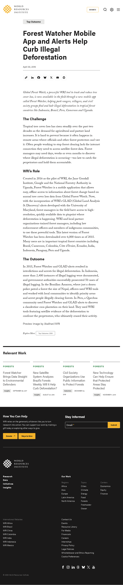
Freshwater (86, 504)
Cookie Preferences (70, 556)
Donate (92, 9)
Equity (103, 489)
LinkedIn (73, 567)
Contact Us (67, 519)
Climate (84, 489)
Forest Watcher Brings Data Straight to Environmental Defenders (15, 378)
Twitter (88, 567)
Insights (7, 487)
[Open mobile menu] (118, 9)
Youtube (93, 567)
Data (5, 479)
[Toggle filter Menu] (111, 9)
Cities (83, 486)
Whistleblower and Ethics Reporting (78, 552)
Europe (65, 493)
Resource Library (69, 526)
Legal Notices (68, 548)
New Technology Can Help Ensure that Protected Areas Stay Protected (103, 380)
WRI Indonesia (9, 541)
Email (70, 425)
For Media (66, 530)
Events (65, 523)
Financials (66, 534)
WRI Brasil (7, 526)
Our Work (66, 476)
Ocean (84, 508)
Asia (63, 489)
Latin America (68, 497)
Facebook (63, 567)
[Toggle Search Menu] (105, 9)
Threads (78, 567)
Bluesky (83, 567)
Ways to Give (26, 436)
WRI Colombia (9, 534)
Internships (67, 541)
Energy (84, 493)
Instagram (68, 567)
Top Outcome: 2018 (45, 333)
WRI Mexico (8, 545)
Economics (105, 486)
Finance (104, 493)
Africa (64, 486)
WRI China (8, 530)
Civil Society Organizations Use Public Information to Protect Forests (74, 378)
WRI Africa (7, 523)
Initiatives (8, 483)
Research (7, 476)
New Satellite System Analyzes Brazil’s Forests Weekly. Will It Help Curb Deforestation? (45, 380)
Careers (65, 537)
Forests (8, 366)
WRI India (7, 537)
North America (68, 500)
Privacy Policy (68, 545)
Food (83, 497)
